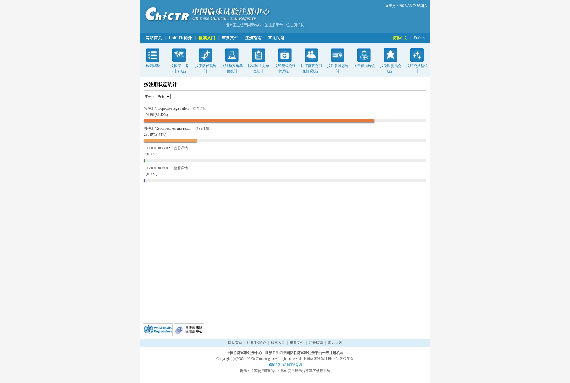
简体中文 (400, 38)
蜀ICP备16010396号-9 (285, 365)
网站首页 (153, 38)
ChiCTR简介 (180, 38)
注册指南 (253, 38)
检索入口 (207, 38)
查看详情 (199, 108)
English (419, 38)
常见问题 (276, 38)
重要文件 (230, 38)
